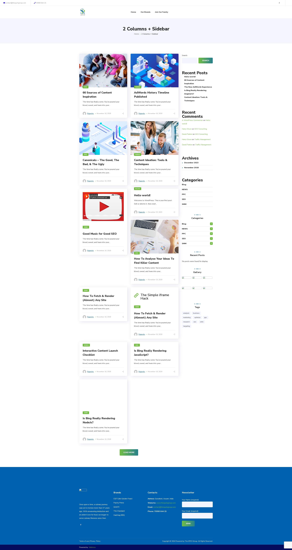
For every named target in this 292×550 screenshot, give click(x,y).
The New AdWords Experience (198, 87)
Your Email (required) (190, 511)
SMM (86, 227)
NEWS (137, 87)
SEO (184, 199)
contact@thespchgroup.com (15, 3)
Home (136, 34)
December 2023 (191, 162)
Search (184, 55)
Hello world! (142, 195)
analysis (186, 313)
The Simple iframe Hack (155, 296)
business (196, 313)
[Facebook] (80, 524)
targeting (186, 326)
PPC (85, 87)
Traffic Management (202, 139)
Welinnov (92, 547)
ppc (205, 317)
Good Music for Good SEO (100, 234)
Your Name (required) (190, 500)
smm (201, 322)
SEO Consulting (200, 129)
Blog (137, 189)
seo (195, 322)
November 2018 (191, 167)
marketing (186, 317)
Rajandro (90, 113)
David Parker (187, 134)
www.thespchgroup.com (166, 503)
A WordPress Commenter (192, 120)
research (186, 322)
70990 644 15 (41, 3)
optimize (197, 317)
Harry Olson (187, 129)
